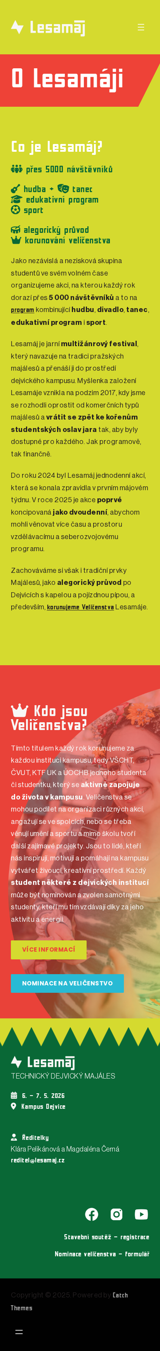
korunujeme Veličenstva (80, 607)
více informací (49, 949)
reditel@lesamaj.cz (37, 1160)
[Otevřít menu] (141, 27)
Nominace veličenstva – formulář (102, 1254)
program (23, 310)
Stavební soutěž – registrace (106, 1237)
